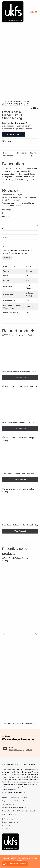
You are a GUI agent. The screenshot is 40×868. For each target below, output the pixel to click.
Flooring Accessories (15, 101)
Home (4, 101)
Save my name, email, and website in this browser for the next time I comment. (17, 251)
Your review (6, 217)
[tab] (22, 154)
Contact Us (13, 134)
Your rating (6, 209)
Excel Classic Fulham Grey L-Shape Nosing (19, 723)
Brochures (7, 828)
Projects (7, 825)
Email (4, 238)
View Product (20, 377)
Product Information (8, 154)
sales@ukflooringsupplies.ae (20, 750)
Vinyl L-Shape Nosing (15, 103)
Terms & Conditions (11, 822)
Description (22, 153)
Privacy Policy (9, 819)
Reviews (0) (33, 154)
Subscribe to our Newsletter (16, 864)
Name (4, 229)
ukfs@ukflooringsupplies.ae (17, 807)
